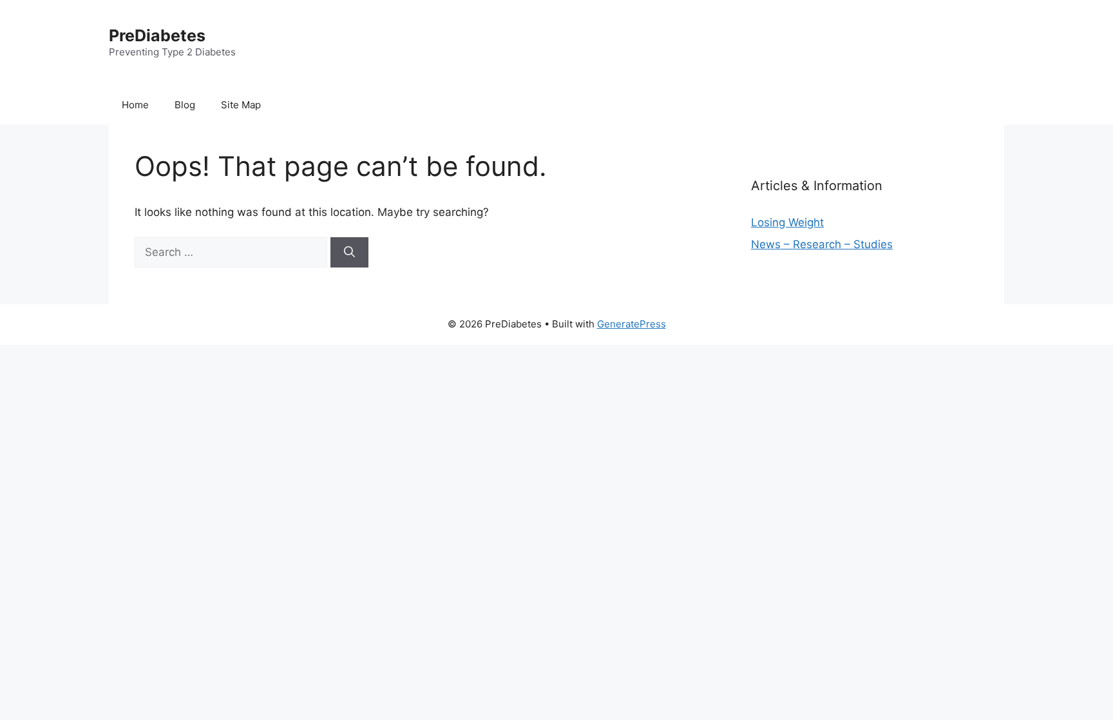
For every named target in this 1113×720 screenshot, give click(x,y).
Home (135, 105)
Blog (185, 105)
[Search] (349, 252)
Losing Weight (787, 222)
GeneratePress (631, 324)
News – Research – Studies (822, 244)
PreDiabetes (157, 35)
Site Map (241, 105)
